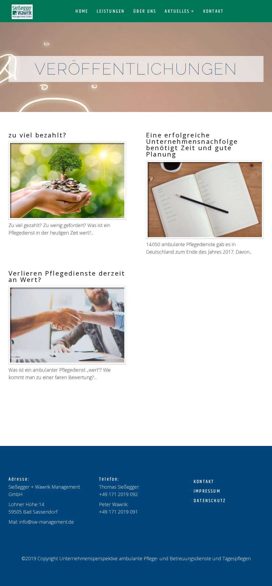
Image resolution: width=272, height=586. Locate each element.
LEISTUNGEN (111, 12)
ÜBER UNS (144, 12)
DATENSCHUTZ (210, 501)
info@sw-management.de (46, 522)
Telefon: (109, 479)
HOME (81, 12)
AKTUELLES (177, 12)
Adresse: (19, 479)
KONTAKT (213, 12)
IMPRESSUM (207, 491)
